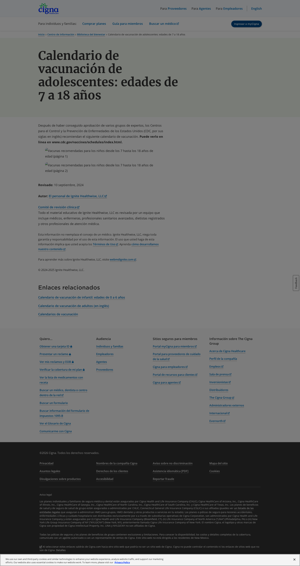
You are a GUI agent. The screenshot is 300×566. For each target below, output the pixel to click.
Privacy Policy (122, 562)
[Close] (294, 559)
